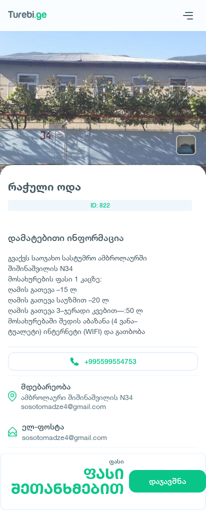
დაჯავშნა (167, 481)
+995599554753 (110, 362)
